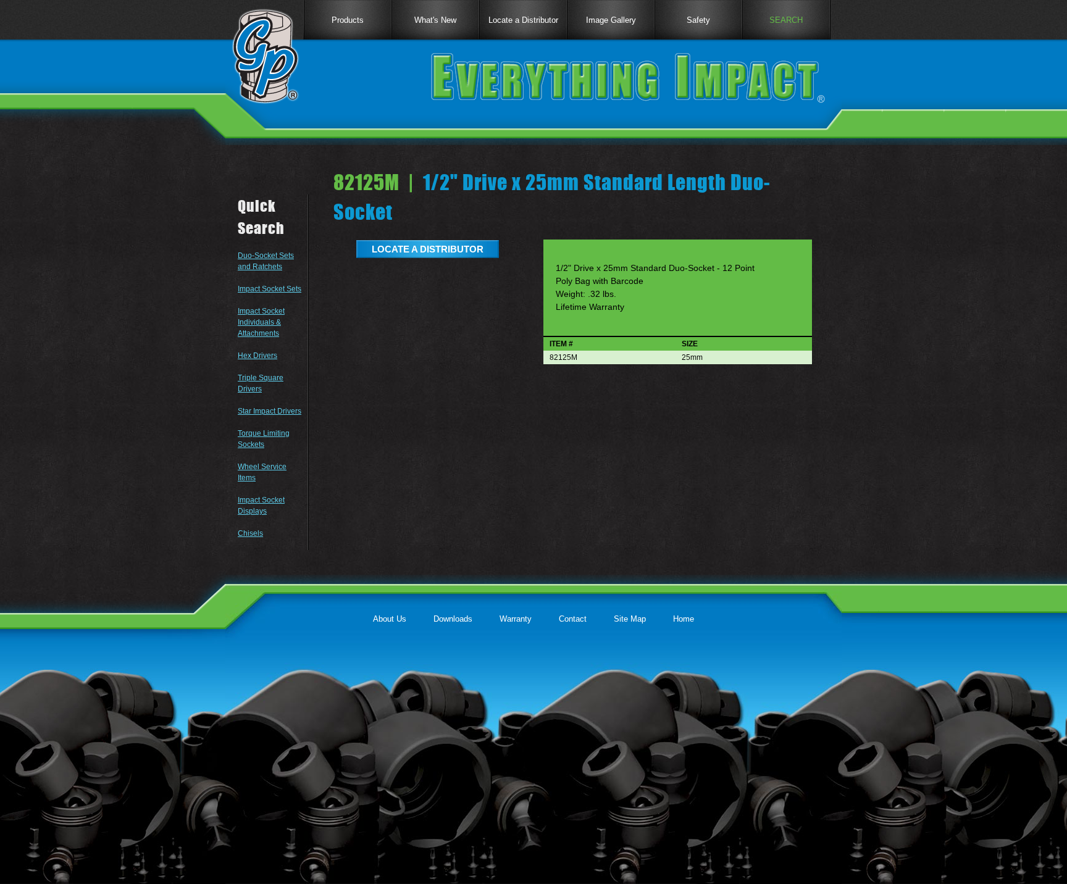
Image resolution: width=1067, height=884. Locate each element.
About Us (389, 618)
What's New (435, 20)
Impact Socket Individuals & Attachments (261, 322)
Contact (573, 618)
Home (683, 618)
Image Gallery (611, 20)
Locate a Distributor (523, 20)
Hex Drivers (257, 355)
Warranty (516, 618)
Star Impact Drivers (269, 411)
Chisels (250, 533)
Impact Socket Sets (269, 289)
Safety (698, 20)
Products (348, 20)
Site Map (630, 618)
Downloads (452, 618)
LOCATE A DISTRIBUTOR (427, 249)
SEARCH (786, 20)
